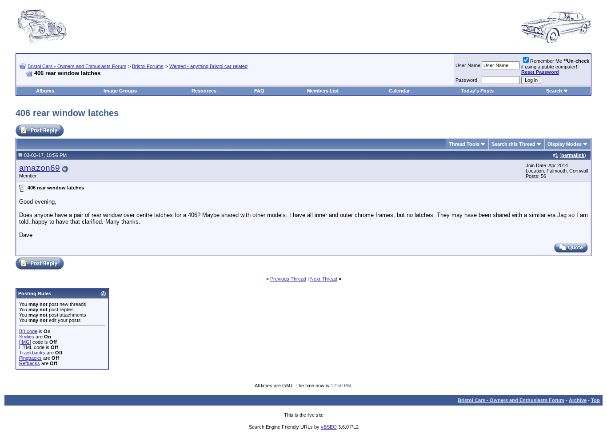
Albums (45, 90)
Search (554, 90)
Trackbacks (32, 352)
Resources (204, 90)
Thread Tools (464, 144)
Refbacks (29, 363)
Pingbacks (30, 358)
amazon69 (39, 168)
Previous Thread (288, 278)
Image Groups (120, 90)
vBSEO (329, 427)
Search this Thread (513, 144)
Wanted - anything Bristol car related (208, 66)
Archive (578, 400)
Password (466, 80)
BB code (28, 331)
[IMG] (25, 342)
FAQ (259, 90)
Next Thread (323, 278)
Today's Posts (477, 90)
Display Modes (564, 144)
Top (595, 400)
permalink (572, 155)
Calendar (399, 90)
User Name (467, 65)
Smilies (26, 336)
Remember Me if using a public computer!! (555, 66)
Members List (323, 90)
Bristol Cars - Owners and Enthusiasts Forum (77, 66)
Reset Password (540, 72)
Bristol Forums (148, 66)
